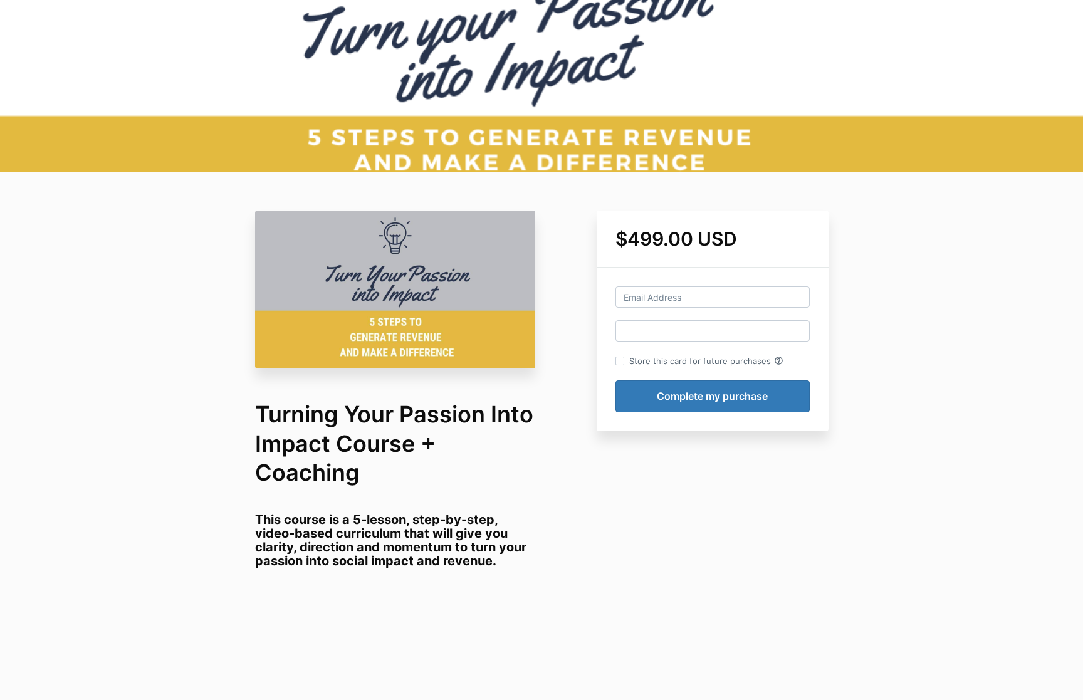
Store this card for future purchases (706, 361)
